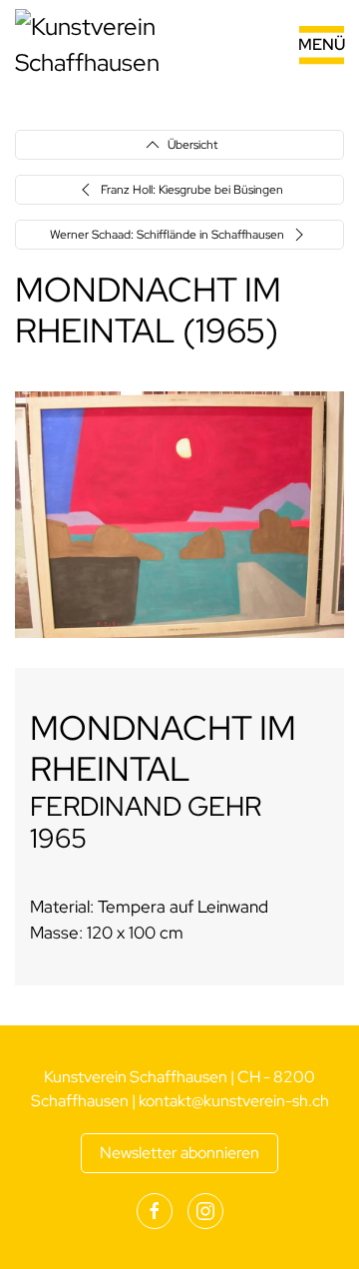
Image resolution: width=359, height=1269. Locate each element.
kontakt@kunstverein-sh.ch (234, 1100)
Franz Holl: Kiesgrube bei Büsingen (192, 190)
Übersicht (192, 145)
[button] (298, 45)
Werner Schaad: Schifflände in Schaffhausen (167, 235)
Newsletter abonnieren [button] (179, 1152)
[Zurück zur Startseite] (139, 45)
